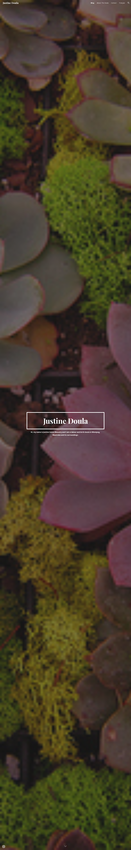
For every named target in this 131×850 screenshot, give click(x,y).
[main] (65, 420)
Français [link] (122, 3)
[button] (128, 2)
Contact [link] (114, 3)
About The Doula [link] (102, 3)
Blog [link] (92, 3)
